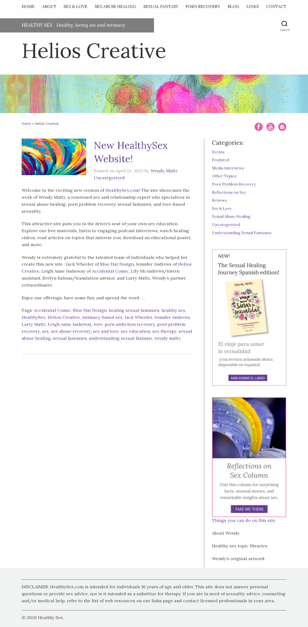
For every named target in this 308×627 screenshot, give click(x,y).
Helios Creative (64, 317)
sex (45, 331)
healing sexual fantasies (134, 310)
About (49, 6)
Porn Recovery (203, 6)
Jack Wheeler (138, 317)
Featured (220, 159)
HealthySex (33, 317)
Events (218, 151)
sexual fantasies (70, 338)
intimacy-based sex (102, 317)
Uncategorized (109, 177)
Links (252, 6)
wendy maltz (167, 338)
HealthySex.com (122, 190)
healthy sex (173, 310)
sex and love (106, 331)
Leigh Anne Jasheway (70, 324)
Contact (276, 6)
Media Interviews (228, 168)
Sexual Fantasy (160, 6)
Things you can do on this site (243, 520)
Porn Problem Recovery (234, 184)
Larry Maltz (34, 324)
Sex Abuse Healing (115, 6)
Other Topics (224, 175)
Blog (233, 6)
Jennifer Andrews (172, 317)
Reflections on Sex (229, 192)
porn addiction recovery (130, 324)
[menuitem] (29, 7)
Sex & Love (75, 6)
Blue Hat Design (117, 264)
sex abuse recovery (71, 331)
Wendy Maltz (164, 170)
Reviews (219, 200)
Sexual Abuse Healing (231, 216)
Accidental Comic (110, 271)
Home (28, 6)
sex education (135, 331)
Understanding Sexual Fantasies (241, 232)
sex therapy (164, 331)
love (98, 324)
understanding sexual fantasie (120, 338)
